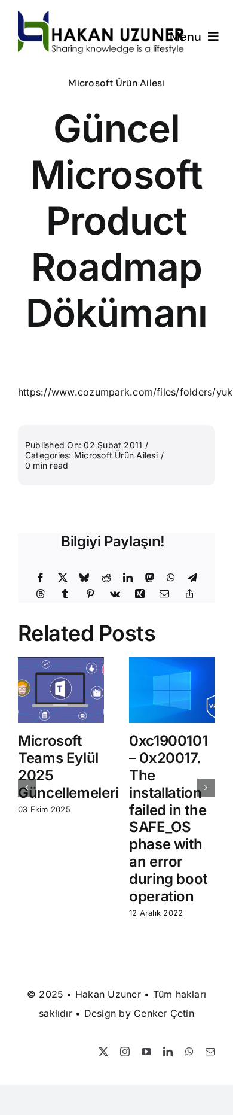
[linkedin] (168, 1051)
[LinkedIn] (128, 578)
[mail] (210, 1051)
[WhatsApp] (171, 578)
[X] (62, 578)
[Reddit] (106, 578)
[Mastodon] (150, 578)
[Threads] (40, 594)
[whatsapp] (189, 1051)
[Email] (164, 594)
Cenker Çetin (164, 1013)
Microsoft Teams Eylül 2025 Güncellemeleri (68, 766)
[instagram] (125, 1051)
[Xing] (140, 594)
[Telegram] (192, 578)
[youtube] (146, 1051)
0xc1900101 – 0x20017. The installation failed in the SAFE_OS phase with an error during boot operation (168, 818)
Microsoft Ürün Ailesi (116, 83)
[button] (27, 788)
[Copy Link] (189, 594)
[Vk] (115, 594)
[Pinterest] (90, 594)
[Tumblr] (65, 594)
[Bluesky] (84, 578)
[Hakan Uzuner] (101, 16)
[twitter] (103, 1051)
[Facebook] (40, 578)
